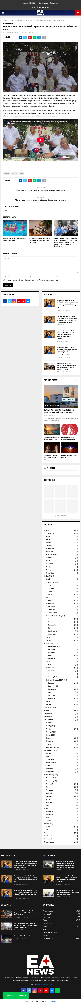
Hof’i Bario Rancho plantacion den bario (68, 438)
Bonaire (48, 561)
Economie (51, 652)
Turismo (49, 545)
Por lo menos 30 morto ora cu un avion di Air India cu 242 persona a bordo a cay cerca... (25, 925)
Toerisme (49, 665)
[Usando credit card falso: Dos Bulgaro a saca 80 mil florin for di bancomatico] (6, 914)
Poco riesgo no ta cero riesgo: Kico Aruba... (51, 438)
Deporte (48, 542)
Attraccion (49, 768)
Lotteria (48, 744)
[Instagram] (34, 990)
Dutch (46, 643)
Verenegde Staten (54, 677)
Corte (48, 738)
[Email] (52, 990)
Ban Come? (48, 836)
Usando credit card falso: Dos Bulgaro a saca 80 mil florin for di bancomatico (25, 913)
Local (11, 23)
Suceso (46, 808)
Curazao (49, 558)
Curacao (51, 619)
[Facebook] (23, 990)
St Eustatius (50, 573)
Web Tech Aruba (50, 1002)
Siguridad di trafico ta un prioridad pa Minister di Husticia (40, 190)
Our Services (43, 3)
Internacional (50, 548)
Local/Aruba (50, 533)
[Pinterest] (40, 990)
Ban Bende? (48, 839)
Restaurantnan (51, 762)
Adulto (48, 830)
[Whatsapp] (57, 990)
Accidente (49, 811)
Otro (47, 805)
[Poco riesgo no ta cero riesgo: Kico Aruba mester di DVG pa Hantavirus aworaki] (52, 429)
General (48, 753)
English (46, 576)
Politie (48, 701)
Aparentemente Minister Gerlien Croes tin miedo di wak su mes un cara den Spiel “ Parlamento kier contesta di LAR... (67, 304)
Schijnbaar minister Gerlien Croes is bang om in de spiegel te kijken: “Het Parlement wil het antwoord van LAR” (67, 319)
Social (48, 539)
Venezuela (49, 551)
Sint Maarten (52, 625)
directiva (14, 173)
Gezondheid (52, 649)
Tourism (49, 600)
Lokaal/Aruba (50, 646)
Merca (48, 799)
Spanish (46, 530)
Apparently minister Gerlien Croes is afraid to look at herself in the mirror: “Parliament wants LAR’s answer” (66, 335)
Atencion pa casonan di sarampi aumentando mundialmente (40, 200)
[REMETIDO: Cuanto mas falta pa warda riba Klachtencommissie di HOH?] (61, 396)
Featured (6, 23)
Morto (46, 823)
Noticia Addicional (52, 747)
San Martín (49, 564)
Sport (48, 661)
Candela (48, 820)
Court (50, 591)
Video (46, 833)
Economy (51, 588)
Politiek (48, 704)
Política (48, 570)
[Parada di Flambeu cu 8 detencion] (6, 939)
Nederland (51, 698)
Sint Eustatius (52, 631)
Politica (48, 732)
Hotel (47, 756)
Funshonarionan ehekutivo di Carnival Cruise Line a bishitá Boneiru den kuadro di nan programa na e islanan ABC (66, 864)
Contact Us (54, 3)
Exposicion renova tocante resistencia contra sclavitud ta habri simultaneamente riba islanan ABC (66, 879)
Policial (48, 729)
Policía (48, 567)
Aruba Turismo (49, 750)
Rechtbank (51, 658)
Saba (49, 628)
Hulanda (49, 796)
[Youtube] (46, 990)
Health (50, 585)
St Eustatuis (48, 714)
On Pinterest (49, 480)
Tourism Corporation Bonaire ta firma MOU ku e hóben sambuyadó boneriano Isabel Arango (67, 892)
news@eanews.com (44, 984)
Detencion (49, 814)
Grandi (48, 827)
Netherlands (52, 634)
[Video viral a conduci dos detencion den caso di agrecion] (52, 447)
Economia (49, 741)
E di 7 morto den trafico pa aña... (69, 456)
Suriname (49, 802)
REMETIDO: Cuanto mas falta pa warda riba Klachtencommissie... (59, 411)
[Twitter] (29, 990)
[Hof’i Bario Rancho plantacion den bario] (69, 429)
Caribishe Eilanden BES (54, 680)
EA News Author (9, 32)
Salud (48, 536)
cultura (6, 173)
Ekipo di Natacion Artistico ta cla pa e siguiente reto (14, 239)
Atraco (48, 817)
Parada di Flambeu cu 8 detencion (25, 936)
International (50, 603)
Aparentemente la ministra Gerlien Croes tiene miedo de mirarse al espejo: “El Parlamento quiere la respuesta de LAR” (67, 351)
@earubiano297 (61, 516)
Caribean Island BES (53, 616)
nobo (21, 173)
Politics (48, 640)
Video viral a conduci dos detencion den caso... (51, 457)
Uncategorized (49, 842)
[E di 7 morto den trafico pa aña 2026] (69, 447)
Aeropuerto (50, 772)
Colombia (51, 610)
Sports (48, 597)
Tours (48, 765)
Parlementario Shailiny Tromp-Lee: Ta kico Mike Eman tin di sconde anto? (39, 240)
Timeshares (50, 759)
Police (48, 637)
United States (52, 613)
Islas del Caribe (51, 555)
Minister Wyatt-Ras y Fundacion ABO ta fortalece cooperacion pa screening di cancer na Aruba (66, 366)
